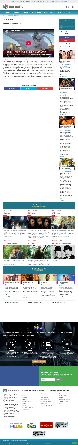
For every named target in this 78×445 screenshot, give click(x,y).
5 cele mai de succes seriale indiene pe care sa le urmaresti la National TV (66, 90)
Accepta (74, 443)
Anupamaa (44, 282)
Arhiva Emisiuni (26, 411)
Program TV (25, 397)
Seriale (24, 403)
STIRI (68, 12)
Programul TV (56, 1)
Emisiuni (11, 350)
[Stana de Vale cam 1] (61, 425)
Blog (48, 350)
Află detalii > (47, 443)
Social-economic (64, 23)
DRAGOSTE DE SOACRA (63, 282)
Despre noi (25, 395)
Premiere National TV (27, 407)
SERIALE (46, 12)
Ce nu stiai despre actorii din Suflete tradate (65, 61)
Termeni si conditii (63, 401)
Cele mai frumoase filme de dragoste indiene (65, 128)
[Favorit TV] (46, 425)
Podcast (29, 350)
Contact (61, 397)
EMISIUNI (52, 12)
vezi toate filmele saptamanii (39, 206)
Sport (61, 27)
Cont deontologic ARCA (65, 395)
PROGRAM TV (16, 12)
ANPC (60, 403)
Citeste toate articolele (38, 361)
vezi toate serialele (38, 270)
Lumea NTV (25, 399)
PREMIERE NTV (61, 12)
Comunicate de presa (64, 399)
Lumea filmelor (44, 403)
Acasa (4, 15)
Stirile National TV (10, 15)
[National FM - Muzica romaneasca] (31, 425)
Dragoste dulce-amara (12, 282)
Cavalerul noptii (28, 282)
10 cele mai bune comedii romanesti (65, 169)
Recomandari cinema (46, 401)
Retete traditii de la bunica (47, 405)
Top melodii (66, 350)
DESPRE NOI (7, 12)
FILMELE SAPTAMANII (36, 12)
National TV (25, 440)
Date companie (64, 1)
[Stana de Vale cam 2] (39, 434)
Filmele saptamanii (27, 401)
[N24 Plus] (16, 425)
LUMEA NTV (25, 12)
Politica (61, 25)
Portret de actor (45, 393)
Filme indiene (69, 64)
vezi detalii (62, 76)
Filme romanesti (69, 171)
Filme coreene (44, 397)
